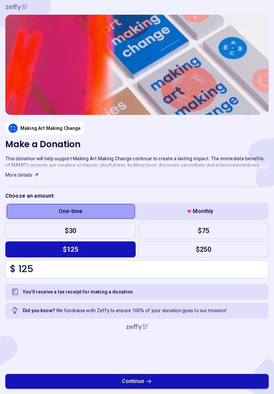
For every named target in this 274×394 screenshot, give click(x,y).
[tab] (71, 211)
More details (18, 175)
